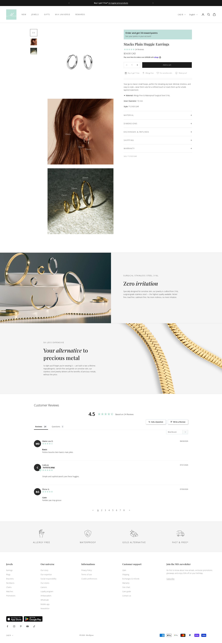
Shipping (125, 574)
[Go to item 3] (33, 51)
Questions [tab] (56, 426)
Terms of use (86, 574)
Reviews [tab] (38, 426)
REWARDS (80, 14)
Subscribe (170, 578)
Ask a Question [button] (157, 422)
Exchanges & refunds (130, 578)
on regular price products (118, 3)
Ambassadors (46, 595)
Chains (9, 587)
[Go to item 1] (33, 32)
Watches (9, 591)
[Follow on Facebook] (7, 626)
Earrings (9, 570)
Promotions (10, 595)
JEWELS (35, 14)
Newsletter (45, 608)
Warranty (125, 583)
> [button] (129, 510)
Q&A (124, 570)
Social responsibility (48, 578)
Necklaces (10, 583)
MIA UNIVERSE (62, 14)
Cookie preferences (89, 578)
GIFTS (47, 14)
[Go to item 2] (33, 42)
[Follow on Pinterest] (21, 626)
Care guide (126, 591)
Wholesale (45, 600)
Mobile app (45, 604)
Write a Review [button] (179, 422)
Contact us (126, 595)
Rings (8, 574)
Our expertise (46, 574)
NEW (24, 14)
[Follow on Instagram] (14, 626)
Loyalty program (47, 591)
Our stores (45, 583)
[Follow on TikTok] (34, 626)
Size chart (126, 587)
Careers (44, 587)
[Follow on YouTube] (27, 626)
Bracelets (10, 578)
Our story (44, 570)
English (192, 14)
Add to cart (167, 65)
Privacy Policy (86, 570)
